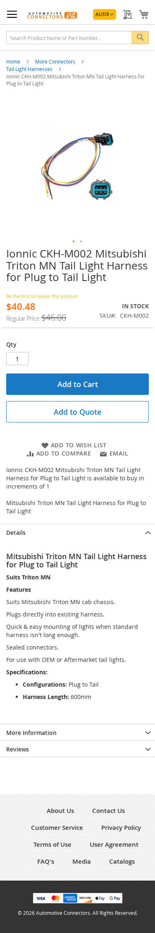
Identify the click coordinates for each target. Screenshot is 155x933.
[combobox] (77, 37)
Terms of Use (52, 844)
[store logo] (51, 14)
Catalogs (122, 861)
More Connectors (55, 61)
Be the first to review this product (42, 296)
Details (16, 532)
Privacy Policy (121, 827)
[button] (104, 14)
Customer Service (57, 827)
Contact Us (108, 810)
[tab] (77, 532)
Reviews (17, 749)
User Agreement (114, 844)
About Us (60, 810)
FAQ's (45, 861)
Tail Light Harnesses (30, 69)
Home (13, 61)
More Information (31, 733)
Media (81, 861)
